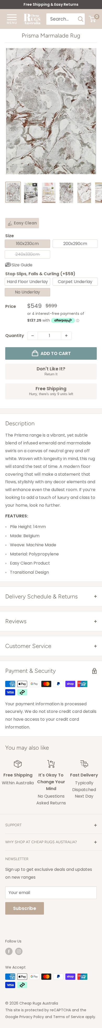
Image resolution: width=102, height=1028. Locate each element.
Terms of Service (68, 1016)
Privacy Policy (31, 1016)
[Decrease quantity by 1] (32, 336)
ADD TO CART (56, 353)
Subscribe (24, 908)
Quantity (14, 336)
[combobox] (61, 19)
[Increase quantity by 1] (66, 336)
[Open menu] (11, 18)
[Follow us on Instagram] (18, 951)
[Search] (81, 19)
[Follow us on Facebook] (9, 951)
